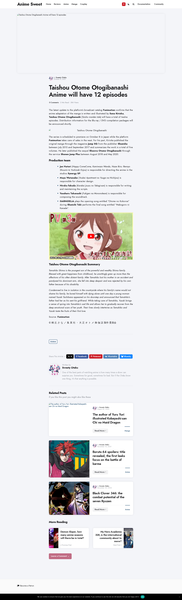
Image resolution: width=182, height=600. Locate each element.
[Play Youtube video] (91, 236)
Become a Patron (27, 585)
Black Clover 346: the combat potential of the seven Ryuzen (108, 497)
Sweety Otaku (61, 77)
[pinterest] (124, 4)
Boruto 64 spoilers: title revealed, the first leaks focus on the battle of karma (109, 458)
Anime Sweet (29, 4)
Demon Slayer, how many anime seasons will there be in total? (72, 535)
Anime (53, 341)
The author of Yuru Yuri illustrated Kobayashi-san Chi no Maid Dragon (110, 418)
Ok (143, 597)
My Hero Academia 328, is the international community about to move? (108, 536)
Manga (127, 431)
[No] (179, 597)
